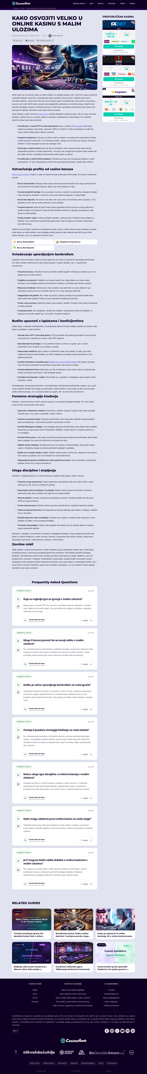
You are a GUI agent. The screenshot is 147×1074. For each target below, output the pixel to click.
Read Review (118, 50)
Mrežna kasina (79, 3)
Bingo (35, 990)
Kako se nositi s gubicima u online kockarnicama (73, 1005)
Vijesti (132, 3)
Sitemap (108, 1071)
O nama (111, 990)
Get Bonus (119, 46)
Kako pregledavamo (111, 998)
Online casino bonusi (20, 174)
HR (14, 1031)
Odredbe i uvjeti (41, 1071)
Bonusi (100, 3)
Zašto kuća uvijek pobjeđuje (72, 990)
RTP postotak (77, 126)
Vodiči (122, 3)
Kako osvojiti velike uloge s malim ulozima (73, 998)
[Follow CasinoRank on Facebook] (107, 1031)
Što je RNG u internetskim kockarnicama (72, 1001)
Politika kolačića (75, 1071)
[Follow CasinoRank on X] (117, 1031)
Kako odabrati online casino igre (73, 994)
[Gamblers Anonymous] (81, 1052)
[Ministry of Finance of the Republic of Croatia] (16, 1052)
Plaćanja (111, 3)
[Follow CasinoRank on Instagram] (112, 1031)
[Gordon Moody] (67, 1052)
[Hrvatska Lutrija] (39, 1052)
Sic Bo (35, 998)
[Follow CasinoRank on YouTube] (122, 1031)
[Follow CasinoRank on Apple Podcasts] (133, 1031)
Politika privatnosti (111, 1005)
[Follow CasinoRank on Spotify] (127, 1031)
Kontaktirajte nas (111, 994)
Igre (91, 3)
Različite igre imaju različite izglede (62, 362)
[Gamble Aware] (107, 1052)
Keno (35, 994)
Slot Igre (35, 1001)
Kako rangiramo (111, 1001)
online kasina (42, 114)
